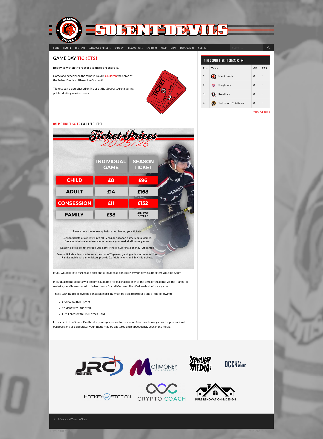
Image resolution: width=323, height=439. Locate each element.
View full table (261, 111)
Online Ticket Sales (66, 123)
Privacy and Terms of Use (72, 419)
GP (255, 68)
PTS (264, 68)
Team (214, 68)
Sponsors (151, 47)
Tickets (67, 47)
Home (56, 47)
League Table (135, 47)
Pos (205, 68)
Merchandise (187, 47)
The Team (80, 47)
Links (173, 47)
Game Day (119, 47)
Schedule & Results (99, 47)
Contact (203, 47)
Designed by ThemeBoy (261, 431)
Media (164, 47)
